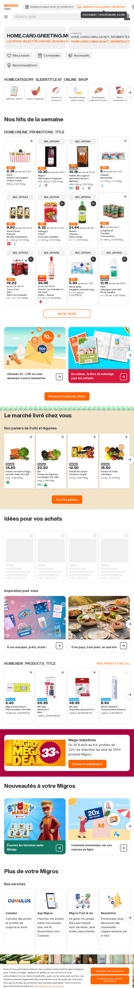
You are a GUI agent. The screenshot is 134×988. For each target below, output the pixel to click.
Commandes (51, 55)
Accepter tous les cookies (110, 971)
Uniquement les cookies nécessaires (110, 980)
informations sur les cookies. (49, 986)
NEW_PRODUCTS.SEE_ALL (113, 663)
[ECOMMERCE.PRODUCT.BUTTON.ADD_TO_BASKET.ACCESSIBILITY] (31, 140)
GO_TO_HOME (10, 7)
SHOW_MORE (67, 314)
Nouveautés (81, 55)
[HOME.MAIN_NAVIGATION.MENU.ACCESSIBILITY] (5, 16)
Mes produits (21, 55)
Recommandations (25, 65)
